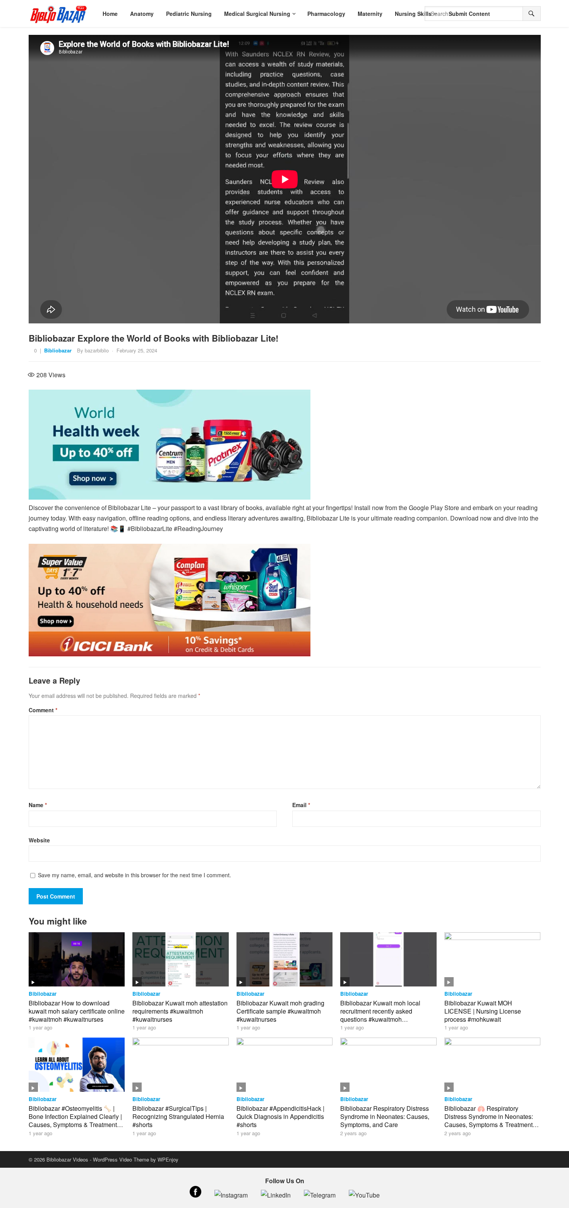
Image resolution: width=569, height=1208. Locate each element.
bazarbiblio (97, 350)
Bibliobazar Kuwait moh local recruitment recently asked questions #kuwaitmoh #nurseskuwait (380, 1014)
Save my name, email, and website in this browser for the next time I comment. (134, 875)
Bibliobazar (58, 350)
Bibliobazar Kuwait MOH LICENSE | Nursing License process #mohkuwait (482, 1011)
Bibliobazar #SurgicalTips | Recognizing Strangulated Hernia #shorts (178, 1116)
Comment (43, 710)
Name (38, 805)
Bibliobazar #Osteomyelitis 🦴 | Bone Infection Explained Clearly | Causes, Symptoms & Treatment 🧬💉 (75, 1120)
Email (301, 805)
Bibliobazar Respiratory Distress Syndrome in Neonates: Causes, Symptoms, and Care (384, 1116)
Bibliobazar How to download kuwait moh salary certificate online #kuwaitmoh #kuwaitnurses (77, 1011)
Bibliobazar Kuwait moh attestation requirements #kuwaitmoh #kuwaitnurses (180, 1011)
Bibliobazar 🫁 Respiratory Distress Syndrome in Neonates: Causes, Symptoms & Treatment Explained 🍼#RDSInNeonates (488, 1120)
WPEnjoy (168, 1159)
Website (39, 840)
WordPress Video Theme (121, 1159)
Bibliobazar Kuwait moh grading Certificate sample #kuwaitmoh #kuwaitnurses (280, 1011)
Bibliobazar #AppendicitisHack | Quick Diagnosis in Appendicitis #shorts (280, 1116)
